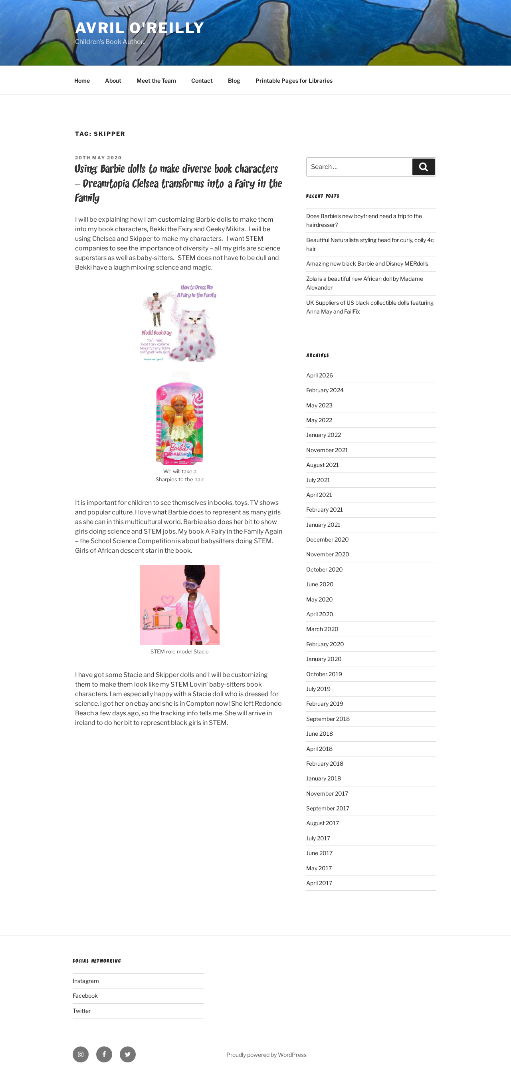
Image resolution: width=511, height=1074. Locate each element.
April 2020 (319, 614)
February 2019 (324, 703)
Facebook (85, 995)
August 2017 (322, 823)
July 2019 (318, 688)
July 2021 (318, 479)
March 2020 (322, 628)
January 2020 (324, 658)
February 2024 (325, 390)
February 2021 (324, 509)
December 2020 (327, 539)
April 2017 (319, 882)
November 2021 (327, 450)
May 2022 (319, 420)
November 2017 (327, 793)
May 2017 (319, 868)
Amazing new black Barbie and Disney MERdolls (367, 263)
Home (82, 80)
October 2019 (324, 674)
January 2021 (323, 524)
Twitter (82, 1010)
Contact (202, 80)
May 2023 (319, 405)
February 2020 (325, 644)
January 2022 (323, 434)
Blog (234, 80)
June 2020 (320, 584)
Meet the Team (156, 80)
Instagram (86, 980)
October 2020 (324, 569)
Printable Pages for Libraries (294, 80)
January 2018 (323, 778)
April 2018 (319, 748)
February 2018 (324, 763)
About (113, 80)
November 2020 (327, 554)
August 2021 (322, 464)
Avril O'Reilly (140, 28)
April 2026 (319, 375)
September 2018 (328, 718)
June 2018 (319, 733)
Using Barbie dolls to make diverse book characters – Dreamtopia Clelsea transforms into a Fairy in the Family (178, 184)
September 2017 (327, 808)
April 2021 (319, 494)
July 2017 (318, 838)
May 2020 (319, 599)
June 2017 (319, 853)
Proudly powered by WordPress (266, 1054)
